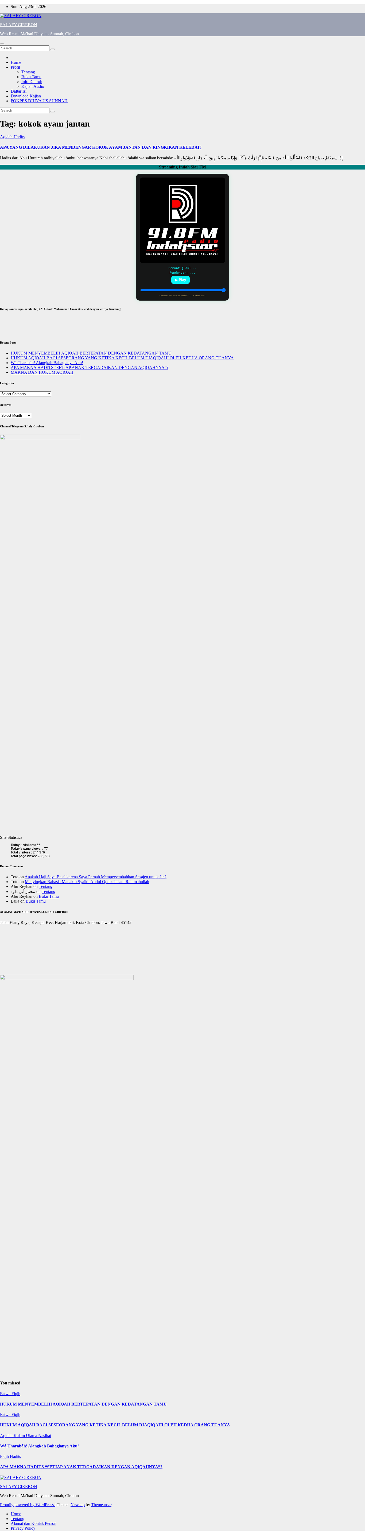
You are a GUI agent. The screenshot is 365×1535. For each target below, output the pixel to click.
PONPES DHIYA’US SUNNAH (39, 101)
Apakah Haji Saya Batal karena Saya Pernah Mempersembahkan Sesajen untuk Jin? (95, 877)
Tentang (28, 72)
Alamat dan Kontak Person (33, 1523)
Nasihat (44, 1435)
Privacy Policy (23, 1528)
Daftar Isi (18, 91)
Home (16, 62)
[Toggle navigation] (2, 44)
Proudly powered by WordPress (27, 1504)
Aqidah (7, 137)
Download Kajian (26, 96)
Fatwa (5, 1393)
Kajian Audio (32, 86)
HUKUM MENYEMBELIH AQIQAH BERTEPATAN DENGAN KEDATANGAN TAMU (91, 353)
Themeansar (101, 1504)
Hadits (19, 137)
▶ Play (180, 280)
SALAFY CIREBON (18, 24)
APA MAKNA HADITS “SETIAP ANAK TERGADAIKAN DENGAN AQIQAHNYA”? (89, 367)
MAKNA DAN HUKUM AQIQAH (42, 372)
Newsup (78, 1504)
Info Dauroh (31, 81)
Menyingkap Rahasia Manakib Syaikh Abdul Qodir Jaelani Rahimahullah (87, 881)
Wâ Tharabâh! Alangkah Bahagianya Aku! (47, 362)
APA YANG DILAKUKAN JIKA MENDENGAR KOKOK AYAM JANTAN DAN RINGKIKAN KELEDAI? (100, 147)
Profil (15, 67)
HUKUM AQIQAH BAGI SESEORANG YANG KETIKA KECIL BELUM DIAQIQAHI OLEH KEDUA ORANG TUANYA (122, 358)
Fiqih (15, 1393)
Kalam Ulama (26, 1435)
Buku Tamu (31, 76)
